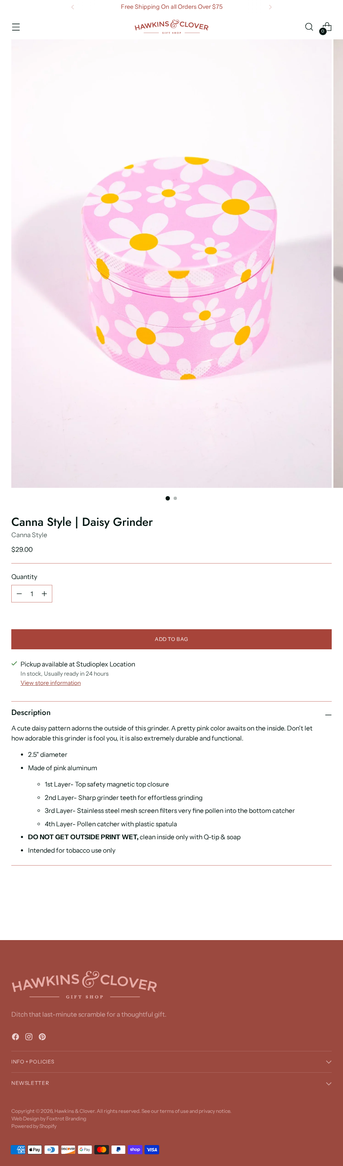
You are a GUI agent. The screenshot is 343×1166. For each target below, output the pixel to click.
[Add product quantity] (44, 593)
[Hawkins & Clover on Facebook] (16, 1038)
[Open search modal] (309, 27)
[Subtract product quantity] (19, 593)
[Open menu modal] (15, 27)
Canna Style (29, 535)
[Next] (270, 7)
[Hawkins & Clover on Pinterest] (43, 1038)
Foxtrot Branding (66, 1118)
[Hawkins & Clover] (171, 27)
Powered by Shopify (33, 1126)
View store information (50, 682)
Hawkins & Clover (74, 1111)
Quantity (24, 577)
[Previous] (73, 7)
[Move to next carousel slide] (324, 911)
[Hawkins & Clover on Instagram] (30, 1038)
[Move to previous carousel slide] (305, 912)
